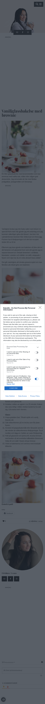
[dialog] (22, 352)
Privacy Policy (35, 396)
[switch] (36, 352)
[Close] (41, 308)
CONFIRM (14, 388)
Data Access (22, 396)
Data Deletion (10, 396)
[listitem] (22, 347)
